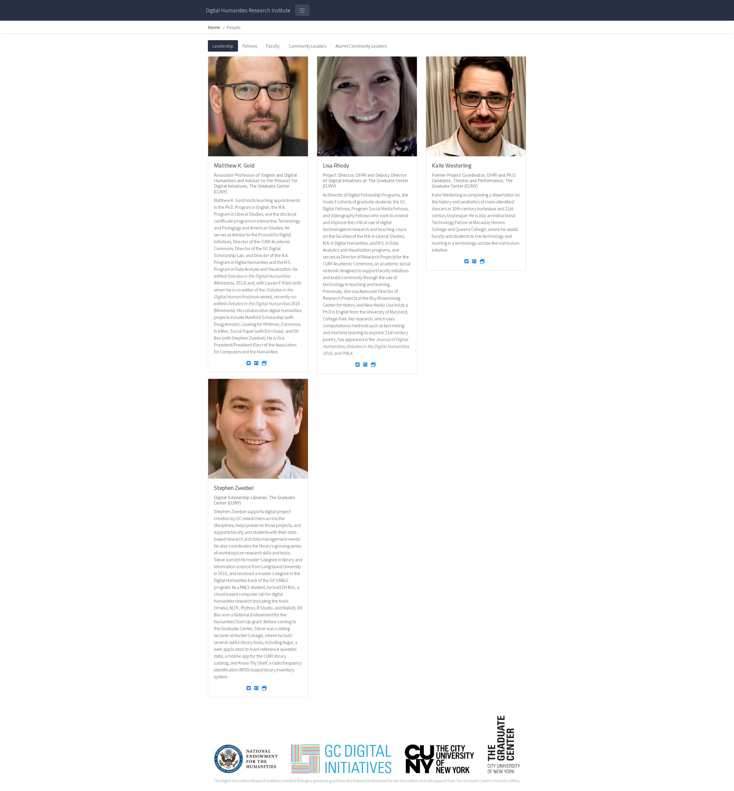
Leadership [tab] (222, 46)
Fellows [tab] (250, 46)
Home (214, 27)
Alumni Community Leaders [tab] (360, 46)
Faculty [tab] (273, 46)
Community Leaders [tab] (307, 46)
